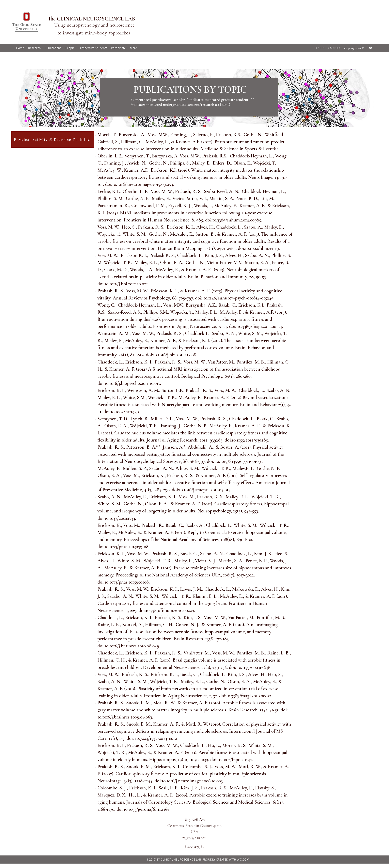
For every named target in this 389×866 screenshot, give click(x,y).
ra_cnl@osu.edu (194, 837)
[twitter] (371, 48)
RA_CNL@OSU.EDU (327, 48)
